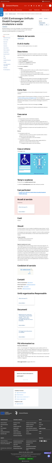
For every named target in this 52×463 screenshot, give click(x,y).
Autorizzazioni (15, 430)
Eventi (40, 433)
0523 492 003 (26, 286)
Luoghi (40, 431)
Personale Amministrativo (5, 431)
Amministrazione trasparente (31, 441)
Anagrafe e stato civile (17, 426)
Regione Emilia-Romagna (5, 1)
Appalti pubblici (16, 428)
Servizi (6, 13)
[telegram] (45, 441)
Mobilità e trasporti (12, 13)
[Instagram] (33, 5)
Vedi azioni (45, 18)
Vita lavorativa (28, 433)
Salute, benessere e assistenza (31, 428)
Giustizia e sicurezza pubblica (31, 422)
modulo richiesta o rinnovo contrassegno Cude (27, 98)
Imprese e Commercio (30, 424)
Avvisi (40, 426)
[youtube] (41, 441)
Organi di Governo (4, 422)
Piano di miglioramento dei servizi (30, 449)
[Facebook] (28, 5)
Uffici (1, 426)
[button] (50, 5)
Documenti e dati (3, 433)
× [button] (50, 451)
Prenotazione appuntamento (18, 441)
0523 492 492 (30, 282)
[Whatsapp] (41, 5)
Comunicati (41, 424)
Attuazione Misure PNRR (17, 448)
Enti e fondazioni (3, 428)
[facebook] (40, 441)
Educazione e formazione (17, 435)
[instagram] (43, 441)
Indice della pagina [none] (6, 34)
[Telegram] (39, 5)
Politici (2, 430)
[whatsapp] (46, 441)
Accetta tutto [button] (22, 458)
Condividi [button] (40, 18)
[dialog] (26, 457)
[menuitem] (4, 10)
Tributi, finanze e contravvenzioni (32, 430)
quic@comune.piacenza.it (31, 284)
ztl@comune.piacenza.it (26, 288)
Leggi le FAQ (15, 444)
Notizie (40, 422)
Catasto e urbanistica (17, 431)
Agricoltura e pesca (16, 422)
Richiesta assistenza (16, 446)
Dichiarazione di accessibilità (31, 446)
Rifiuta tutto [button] (30, 458)
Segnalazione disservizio (17, 442)
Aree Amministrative (4, 424)
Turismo (27, 431)
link (35, 456)
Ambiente (15, 424)
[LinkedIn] (36, 5)
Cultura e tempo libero (17, 433)
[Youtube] (31, 5)
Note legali (28, 444)
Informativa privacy (29, 442)
